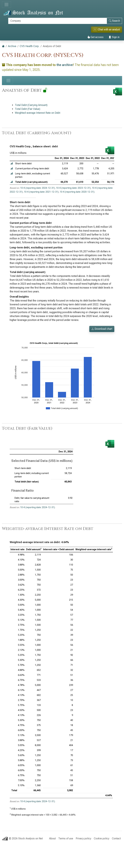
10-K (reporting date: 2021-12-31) (41, 192)
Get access (96, 37)
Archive (12, 46)
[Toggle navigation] (6, 4)
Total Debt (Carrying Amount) (31, 105)
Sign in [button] (115, 37)
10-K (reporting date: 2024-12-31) (37, 188)
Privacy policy (83, 838)
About (52, 838)
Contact (116, 838)
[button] (11, 163)
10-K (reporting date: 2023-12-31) (73, 188)
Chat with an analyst (107, 29)
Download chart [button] (103, 328)
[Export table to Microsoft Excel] (109, 150)
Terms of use (65, 838)
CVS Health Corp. (29, 46)
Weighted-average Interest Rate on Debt (37, 112)
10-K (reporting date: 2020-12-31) (77, 192)
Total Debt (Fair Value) (27, 108)
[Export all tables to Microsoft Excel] (117, 91)
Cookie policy (101, 838)
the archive (65, 65)
